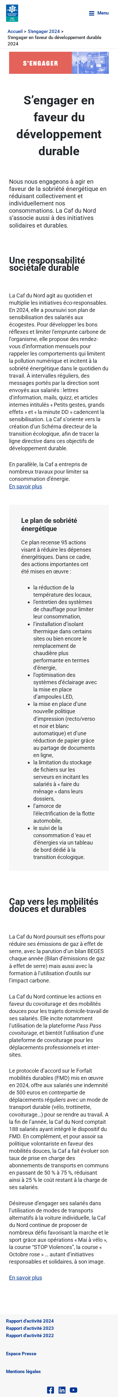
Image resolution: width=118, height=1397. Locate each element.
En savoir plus (25, 486)
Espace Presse (21, 1353)
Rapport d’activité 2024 (30, 1321)
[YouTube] (73, 1390)
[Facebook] (50, 1390)
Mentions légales (23, 1371)
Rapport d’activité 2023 (30, 1328)
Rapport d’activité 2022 (30, 1335)
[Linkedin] (62, 1390)
